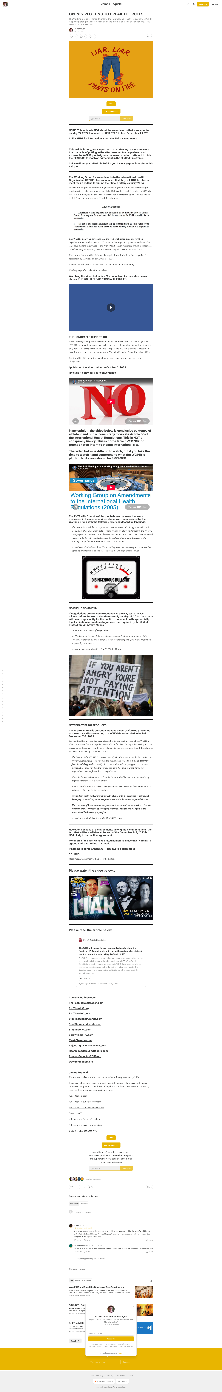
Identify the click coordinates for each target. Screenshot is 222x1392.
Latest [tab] (77, 1281)
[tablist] (79, 1204)
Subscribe (203, 4)
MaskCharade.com (80, 1040)
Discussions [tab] (86, 1281)
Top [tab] (71, 1281)
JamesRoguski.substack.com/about (85, 1101)
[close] (133, 1306)
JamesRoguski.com (78, 1096)
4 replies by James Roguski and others (91, 1259)
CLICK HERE (76, 138)
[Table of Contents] (2, 695)
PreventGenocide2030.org (85, 1056)
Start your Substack (105, 1381)
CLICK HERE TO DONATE (83, 1131)
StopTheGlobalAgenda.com (85, 1018)
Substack (99, 1387)
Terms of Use (122, 1344)
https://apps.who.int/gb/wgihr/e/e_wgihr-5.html (92, 859)
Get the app (122, 1381)
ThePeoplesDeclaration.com (86, 1002)
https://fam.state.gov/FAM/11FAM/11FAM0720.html (97, 649)
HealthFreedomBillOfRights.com (88, 1050)
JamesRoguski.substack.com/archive (86, 1107)
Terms (116, 1375)
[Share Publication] (193, 4)
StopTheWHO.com (80, 1029)
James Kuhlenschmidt (82, 1245)
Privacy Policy (128, 1346)
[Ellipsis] (152, 1225)
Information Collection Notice (110, 1346)
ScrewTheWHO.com (81, 1034)
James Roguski (79, 29)
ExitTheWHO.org (79, 1008)
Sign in (215, 4)
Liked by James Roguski (84, 1228)
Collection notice (126, 1375)
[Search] (188, 4)
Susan (76, 1225)
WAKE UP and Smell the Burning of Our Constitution (96, 1287)
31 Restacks (97, 1179)
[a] (111, 307)
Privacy (110, 1375)
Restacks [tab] (84, 1204)
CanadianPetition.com (82, 997)
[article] (111, 1293)
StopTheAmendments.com (85, 1024)
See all (73, 1341)
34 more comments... (77, 1269)
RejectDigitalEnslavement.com (87, 1045)
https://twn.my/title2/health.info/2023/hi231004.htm (97, 818)
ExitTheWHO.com (79, 1013)
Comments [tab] (74, 1204)
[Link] (66, 132)
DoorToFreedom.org (81, 1061)
